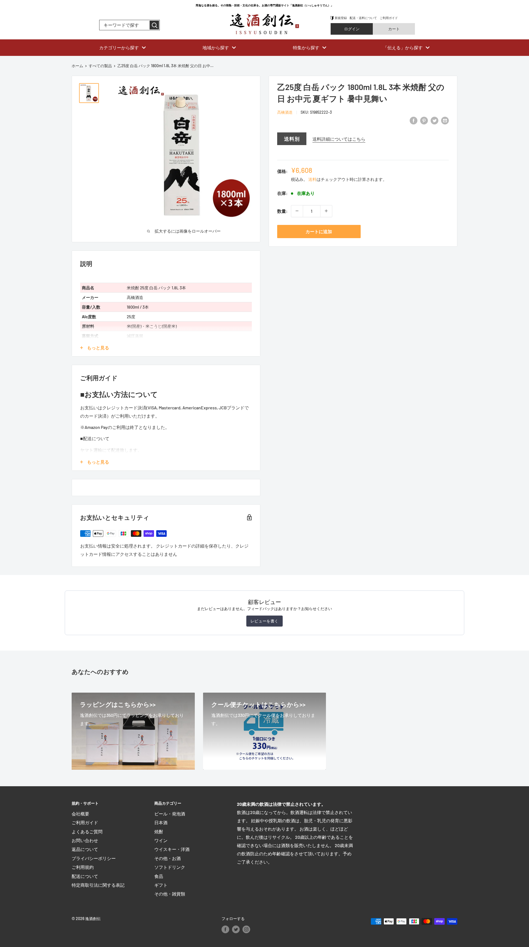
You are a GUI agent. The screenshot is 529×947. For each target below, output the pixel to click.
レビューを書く (264, 621)
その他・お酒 (167, 858)
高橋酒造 (285, 112)
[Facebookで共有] (413, 120)
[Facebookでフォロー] (225, 929)
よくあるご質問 (87, 831)
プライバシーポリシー (94, 858)
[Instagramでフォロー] (246, 929)
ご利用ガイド (389, 18)
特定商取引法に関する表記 (98, 885)
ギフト (161, 885)
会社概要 (80, 813)
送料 (312, 178)
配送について (85, 876)
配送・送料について (363, 18)
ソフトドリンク (169, 867)
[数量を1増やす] (326, 211)
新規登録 (341, 18)
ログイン (352, 28)
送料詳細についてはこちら (338, 138)
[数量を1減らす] (297, 211)
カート (394, 28)
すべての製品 (100, 65)
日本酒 (161, 822)
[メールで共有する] (445, 120)
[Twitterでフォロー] (236, 929)
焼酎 (158, 831)
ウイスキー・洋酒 (172, 849)
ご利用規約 (83, 867)
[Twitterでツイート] (434, 120)
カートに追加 (319, 231)
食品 (158, 876)
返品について (85, 849)
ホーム (77, 65)
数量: (282, 210)
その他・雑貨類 (169, 893)
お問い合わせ (85, 840)
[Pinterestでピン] (424, 120)
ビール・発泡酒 (169, 813)
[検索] (154, 25)
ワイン (161, 840)
